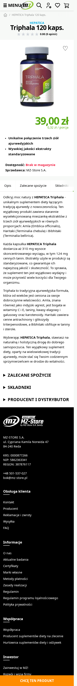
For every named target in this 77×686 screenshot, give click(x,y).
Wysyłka (9, 521)
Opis (7, 185)
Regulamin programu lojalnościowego (30, 598)
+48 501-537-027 (15, 473)
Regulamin (11, 591)
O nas (7, 553)
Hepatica (37, 22)
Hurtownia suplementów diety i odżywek (32, 642)
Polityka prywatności (17, 604)
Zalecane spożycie (33, 185)
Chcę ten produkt (37, 680)
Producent (10, 508)
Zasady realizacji (15, 585)
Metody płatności (15, 578)
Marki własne (12, 572)
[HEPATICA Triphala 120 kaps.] (36, 76)
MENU (11, 5)
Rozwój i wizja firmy (17, 674)
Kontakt (8, 502)
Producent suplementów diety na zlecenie (33, 636)
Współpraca (11, 629)
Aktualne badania (15, 559)
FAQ (6, 527)
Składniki (61, 185)
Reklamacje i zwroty (17, 515)
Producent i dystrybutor (38, 399)
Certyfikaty (10, 566)
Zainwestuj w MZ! (15, 667)
